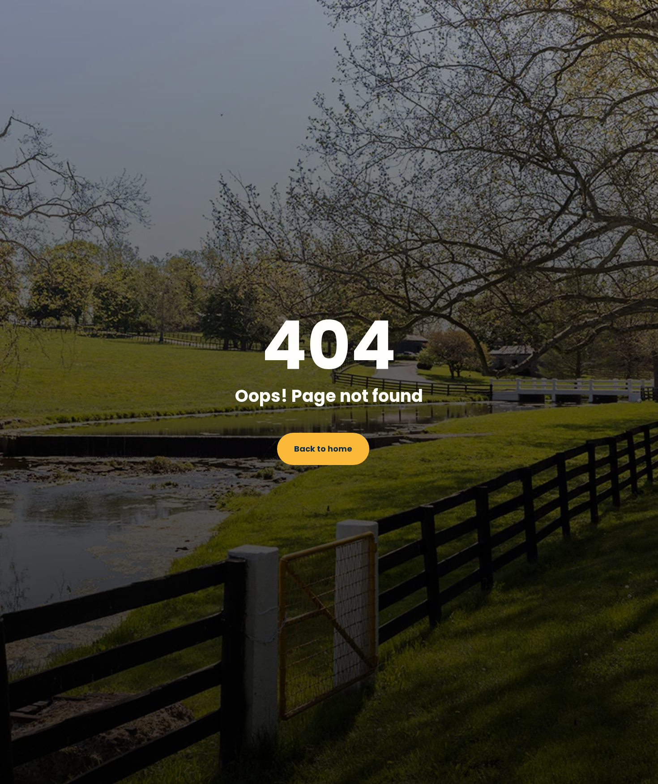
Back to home (323, 448)
